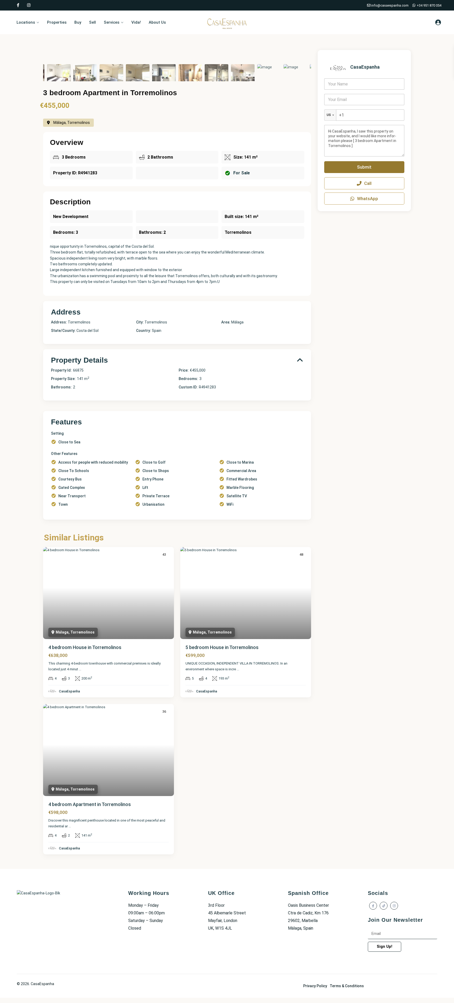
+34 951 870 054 (428, 5)
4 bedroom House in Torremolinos (84, 647)
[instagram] (28, 5)
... (80, 669)
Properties (56, 22)
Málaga (237, 322)
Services (111, 22)
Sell (92, 22)
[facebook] (18, 5)
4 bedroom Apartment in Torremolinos (89, 804)
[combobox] (330, 115)
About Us (157, 22)
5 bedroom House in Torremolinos (222, 647)
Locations (26, 22)
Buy (77, 22)
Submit (364, 167)
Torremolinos (156, 322)
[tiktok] (384, 906)
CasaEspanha (69, 691)
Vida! (136, 22)
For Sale (241, 172)
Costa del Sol (87, 330)
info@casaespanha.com (389, 5)
